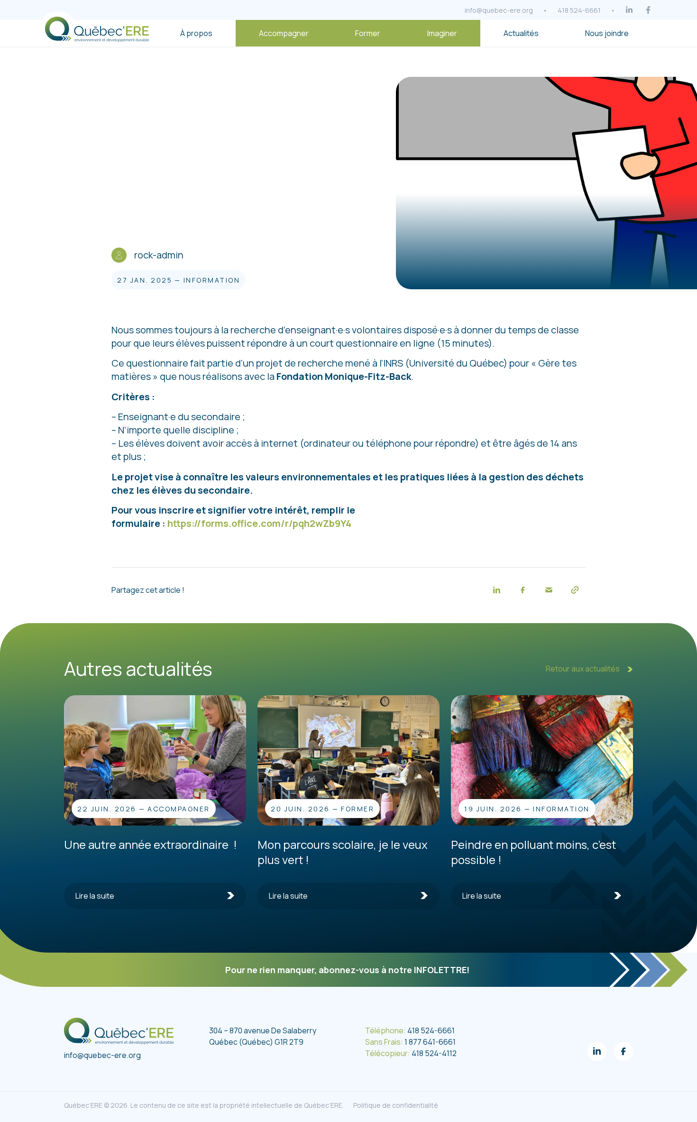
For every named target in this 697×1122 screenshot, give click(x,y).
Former (367, 33)
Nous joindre (607, 33)
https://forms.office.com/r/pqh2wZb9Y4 (259, 523)
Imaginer (442, 33)
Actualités (521, 33)
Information (211, 280)
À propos (196, 33)
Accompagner (284, 33)
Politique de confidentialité (395, 1105)
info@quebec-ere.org (499, 10)
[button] (496, 589)
